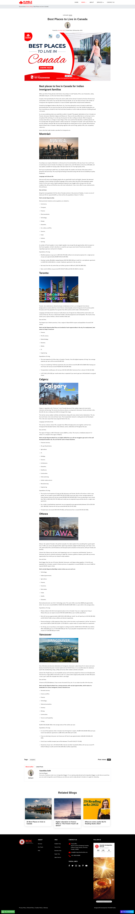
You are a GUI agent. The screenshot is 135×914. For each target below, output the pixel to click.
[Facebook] (69, 866)
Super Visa (57, 854)
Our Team (40, 847)
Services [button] (99, 2)
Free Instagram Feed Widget (104, 901)
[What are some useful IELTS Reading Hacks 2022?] (96, 808)
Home (76, 2)
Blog (31, 6)
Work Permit (58, 857)
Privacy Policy (22, 907)
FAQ (39, 850)
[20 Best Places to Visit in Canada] (38, 808)
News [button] (83, 2)
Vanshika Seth (61, 30)
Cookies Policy (38, 907)
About (92, 2)
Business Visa (58, 850)
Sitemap (45, 907)
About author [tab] (29, 767)
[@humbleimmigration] (96, 846)
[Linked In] (79, 866)
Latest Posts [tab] (39, 767)
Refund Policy (30, 907)
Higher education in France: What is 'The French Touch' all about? (67, 823)
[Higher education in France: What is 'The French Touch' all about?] (67, 808)
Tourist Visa (57, 847)
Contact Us (110, 2)
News (70, 15)
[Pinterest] (83, 866)
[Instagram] (76, 866)
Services (40, 843)
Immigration (32, 759)
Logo (25, 2)
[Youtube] (86, 866)
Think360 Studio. (112, 907)
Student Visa (58, 843)
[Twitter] (72, 866)
